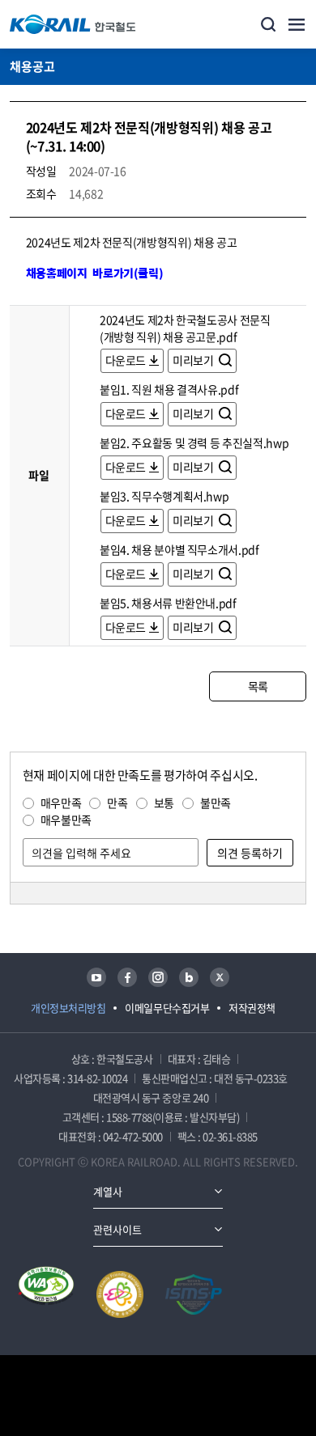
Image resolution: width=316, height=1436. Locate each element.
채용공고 (32, 66)
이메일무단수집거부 (167, 1007)
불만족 (215, 802)
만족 (117, 802)
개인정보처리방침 (68, 1007)
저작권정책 (251, 1007)
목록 (258, 686)
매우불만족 (66, 819)
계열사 (107, 1191)
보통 (164, 802)
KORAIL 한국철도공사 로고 (73, 24)
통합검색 (268, 24)
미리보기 (194, 360)
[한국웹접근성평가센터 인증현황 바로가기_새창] (46, 1294)
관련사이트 (117, 1229)
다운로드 (126, 360)
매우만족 (61, 802)
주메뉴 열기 (296, 24)
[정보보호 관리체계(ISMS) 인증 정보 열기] (193, 1294)
